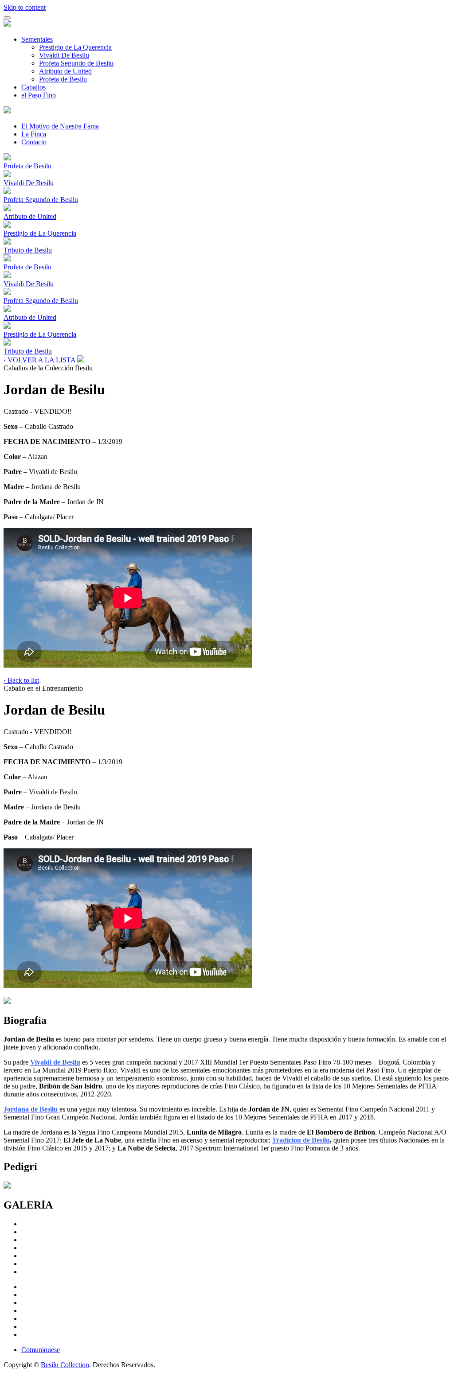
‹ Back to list (21, 680)
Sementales (37, 39)
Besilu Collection (65, 1364)
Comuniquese (40, 1349)
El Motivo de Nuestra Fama (60, 126)
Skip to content (25, 7)
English (439, 5)
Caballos (33, 87)
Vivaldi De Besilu (64, 55)
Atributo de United (65, 71)
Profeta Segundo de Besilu (76, 63)
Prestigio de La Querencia (75, 47)
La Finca (33, 134)
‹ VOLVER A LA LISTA (39, 360)
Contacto (34, 142)
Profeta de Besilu (63, 79)
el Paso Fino (38, 95)
